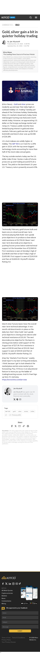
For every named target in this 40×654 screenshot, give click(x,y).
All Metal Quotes (7, 590)
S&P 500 (15, 144)
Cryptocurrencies (7, 593)
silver (23, 104)
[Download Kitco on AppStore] (25, 603)
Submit (20, 631)
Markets (4, 596)
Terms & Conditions (18, 638)
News (3, 598)
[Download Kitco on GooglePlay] (34, 603)
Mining (4, 603)
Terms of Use (6, 638)
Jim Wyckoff (15, 41)
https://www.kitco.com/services (14, 380)
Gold (16, 104)
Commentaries (6, 601)
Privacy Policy (6, 640)
